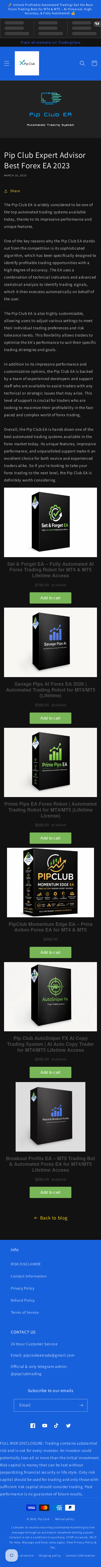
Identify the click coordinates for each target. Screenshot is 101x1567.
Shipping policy (50, 1555)
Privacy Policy (22, 1288)
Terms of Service (25, 1312)
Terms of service (22, 1555)
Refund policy (64, 1519)
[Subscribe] (81, 1405)
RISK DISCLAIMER (26, 1264)
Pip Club (44, 1519)
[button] (7, 63)
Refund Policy (23, 1300)
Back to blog (54, 1218)
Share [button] (15, 190)
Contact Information (29, 1276)
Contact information (80, 1555)
